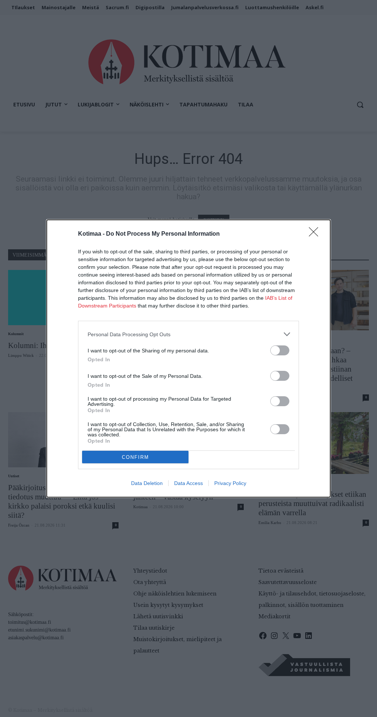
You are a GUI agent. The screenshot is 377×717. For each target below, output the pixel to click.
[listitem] (188, 334)
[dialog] (188, 358)
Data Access (188, 483)
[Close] (316, 234)
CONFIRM (135, 457)
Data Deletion (147, 483)
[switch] (279, 350)
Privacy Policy (230, 483)
